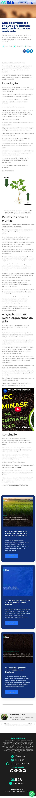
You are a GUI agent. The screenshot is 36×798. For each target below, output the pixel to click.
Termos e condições (16, 789)
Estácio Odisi (20, 485)
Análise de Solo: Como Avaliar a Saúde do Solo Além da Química (17, 603)
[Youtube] (24, 770)
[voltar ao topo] (10, 783)
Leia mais (11, 556)
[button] (31, 2)
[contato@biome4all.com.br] (7, 763)
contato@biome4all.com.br (20, 764)
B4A (27, 485)
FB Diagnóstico (16, 467)
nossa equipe (9, 482)
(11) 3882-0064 (20, 756)
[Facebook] (11, 770)
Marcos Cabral (11, 485)
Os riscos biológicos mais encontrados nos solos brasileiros (15, 670)
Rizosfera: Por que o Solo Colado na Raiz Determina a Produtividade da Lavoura (17, 533)
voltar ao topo (18, 783)
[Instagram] (16, 770)
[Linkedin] (20, 770)
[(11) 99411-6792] (12, 760)
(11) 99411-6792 (20, 760)
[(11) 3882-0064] (12, 756)
